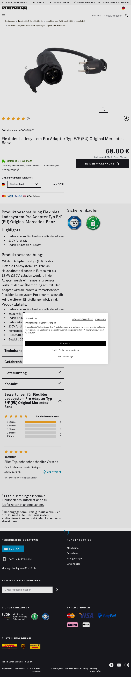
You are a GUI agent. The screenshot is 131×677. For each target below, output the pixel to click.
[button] (31, 318)
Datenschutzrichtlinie (82, 318)
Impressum (100, 318)
